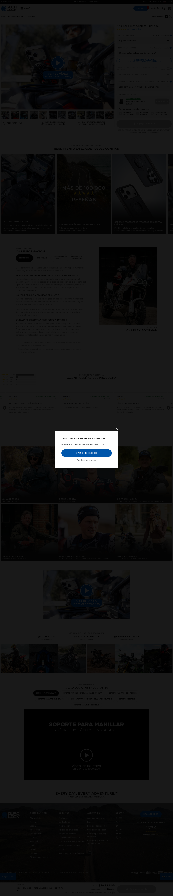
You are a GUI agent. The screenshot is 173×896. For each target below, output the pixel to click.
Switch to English (86, 453)
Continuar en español (86, 460)
